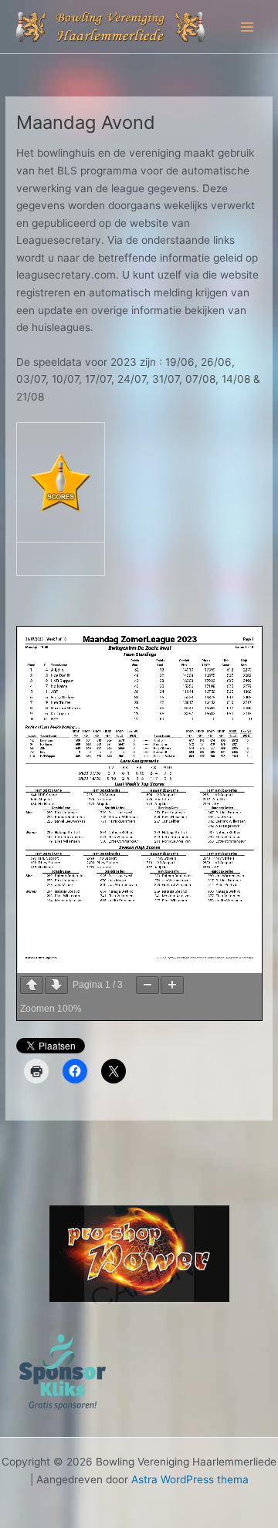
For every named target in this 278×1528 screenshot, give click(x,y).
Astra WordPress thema (190, 1490)
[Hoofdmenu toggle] (247, 26)
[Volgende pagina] (56, 985)
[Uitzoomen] (147, 985)
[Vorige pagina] (31, 985)
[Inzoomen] (172, 985)
